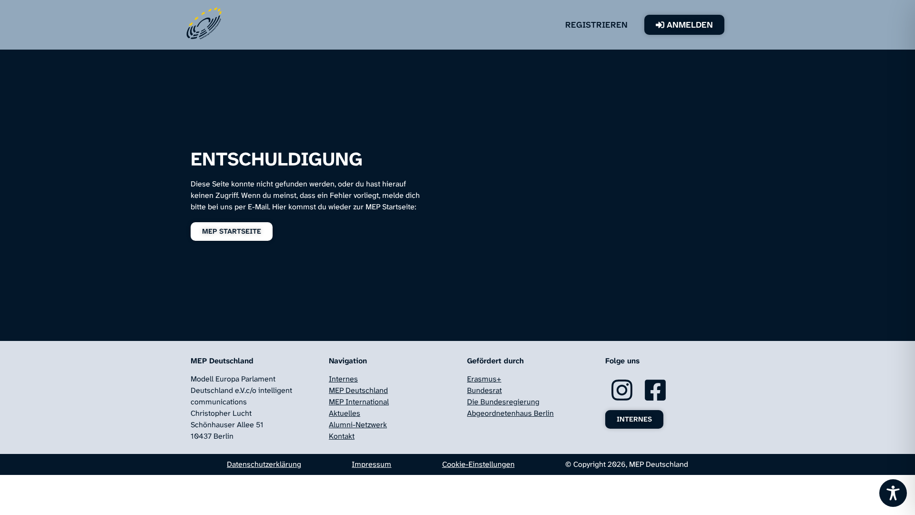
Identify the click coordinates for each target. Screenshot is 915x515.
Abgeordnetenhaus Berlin (510, 413)
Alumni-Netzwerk (358, 425)
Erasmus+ (484, 379)
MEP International (359, 402)
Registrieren (596, 25)
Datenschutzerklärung (264, 464)
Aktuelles (344, 413)
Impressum (371, 464)
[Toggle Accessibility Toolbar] (893, 493)
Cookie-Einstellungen (478, 464)
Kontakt (342, 436)
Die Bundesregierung (503, 402)
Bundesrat (484, 390)
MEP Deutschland (358, 390)
